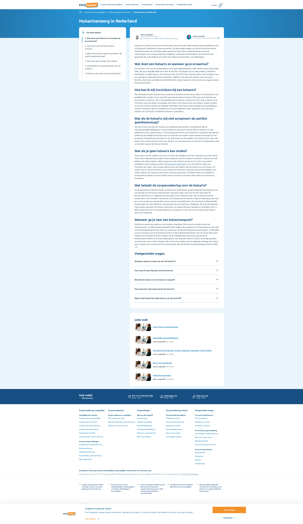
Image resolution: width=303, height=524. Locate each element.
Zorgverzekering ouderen (89, 429)
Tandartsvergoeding (144, 422)
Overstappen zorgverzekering (206, 433)
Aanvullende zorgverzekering (90, 455)
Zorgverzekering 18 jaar (88, 422)
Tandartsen (199, 456)
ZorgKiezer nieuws (173, 418)
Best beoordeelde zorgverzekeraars (121, 422)
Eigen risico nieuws (173, 433)
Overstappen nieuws (173, 436)
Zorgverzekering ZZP (87, 433)
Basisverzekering (85, 448)
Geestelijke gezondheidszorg (165, 337)
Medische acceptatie (162, 375)
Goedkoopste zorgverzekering (90, 444)
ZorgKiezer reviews (202, 425)
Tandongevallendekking (146, 429)
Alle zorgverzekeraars (116, 418)
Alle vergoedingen (144, 436)
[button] (202, 395)
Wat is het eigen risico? (203, 437)
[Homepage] (88, 3)
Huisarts (198, 460)
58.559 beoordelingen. (190, 474)
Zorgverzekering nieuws (175, 422)
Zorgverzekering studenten (89, 425)
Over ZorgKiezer (201, 418)
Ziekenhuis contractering (117, 425)
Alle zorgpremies (85, 459)
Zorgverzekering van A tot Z (205, 444)
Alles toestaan (229, 510)
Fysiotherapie (142, 418)
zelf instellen (90, 519)
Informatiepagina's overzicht (120, 12)
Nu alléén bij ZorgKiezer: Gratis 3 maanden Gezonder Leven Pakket (182, 350)
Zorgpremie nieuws (173, 425)
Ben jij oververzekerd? (162, 363)
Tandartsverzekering (87, 452)
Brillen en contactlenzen (146, 433)
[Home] (80, 12)
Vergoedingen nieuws (174, 429)
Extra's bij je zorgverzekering (165, 326)
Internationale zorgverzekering (91, 436)
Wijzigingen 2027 (201, 441)
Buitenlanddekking (144, 425)
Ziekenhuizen (200, 452)
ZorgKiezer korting (202, 422)
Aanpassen (228, 518)
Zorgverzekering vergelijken (95, 12)
